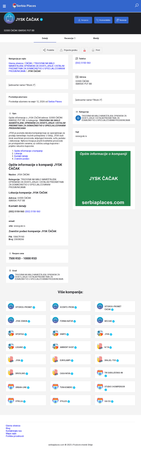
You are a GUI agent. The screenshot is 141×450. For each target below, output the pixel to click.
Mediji (96, 38)
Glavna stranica (16, 63)
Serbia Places (55, 101)
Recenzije (69, 38)
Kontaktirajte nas (14, 431)
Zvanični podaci (21, 158)
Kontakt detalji (21, 156)
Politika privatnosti (15, 436)
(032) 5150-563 (32, 211)
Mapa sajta (11, 433)
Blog (8, 428)
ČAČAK (28, 63)
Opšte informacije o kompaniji (28, 151)
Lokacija (18, 153)
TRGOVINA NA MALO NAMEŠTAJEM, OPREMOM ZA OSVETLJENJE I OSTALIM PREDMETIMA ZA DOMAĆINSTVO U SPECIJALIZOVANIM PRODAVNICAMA (37, 67)
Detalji (45, 38)
